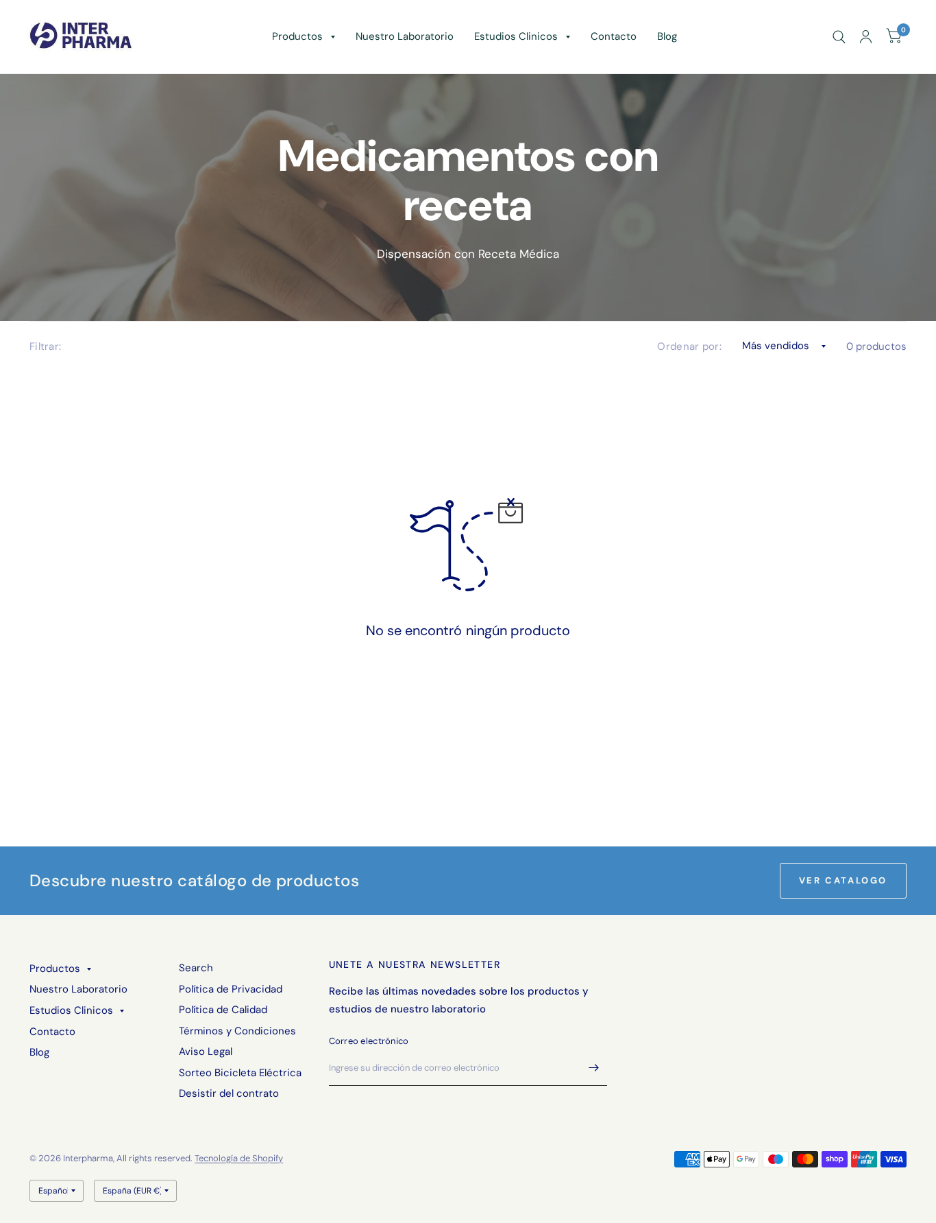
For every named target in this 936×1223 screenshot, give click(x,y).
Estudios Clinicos (516, 36)
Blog (667, 36)
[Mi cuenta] (865, 36)
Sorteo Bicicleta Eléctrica (240, 1073)
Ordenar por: (689, 346)
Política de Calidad (223, 1010)
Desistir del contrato (229, 1093)
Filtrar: (45, 346)
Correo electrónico (369, 1041)
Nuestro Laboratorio (405, 36)
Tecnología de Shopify (239, 1158)
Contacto (614, 36)
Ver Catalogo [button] (843, 880)
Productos (297, 36)
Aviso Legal (205, 1051)
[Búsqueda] (839, 36)
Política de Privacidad (230, 989)
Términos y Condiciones (237, 1031)
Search (196, 968)
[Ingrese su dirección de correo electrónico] (593, 1068)
